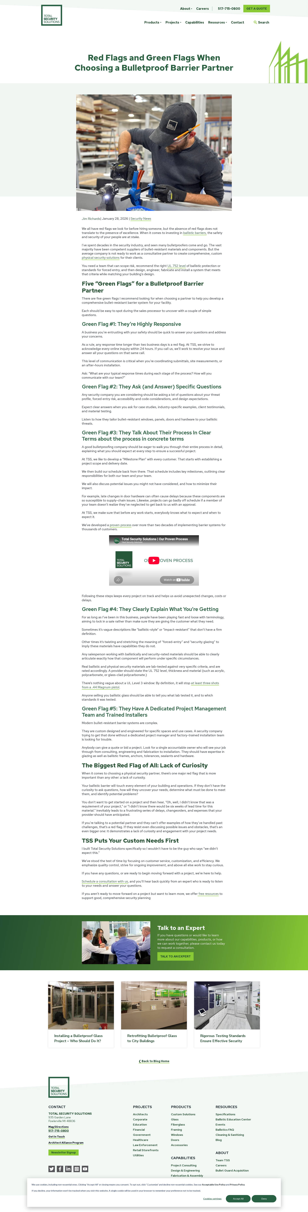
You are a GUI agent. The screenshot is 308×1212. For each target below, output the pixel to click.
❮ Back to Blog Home (154, 1061)
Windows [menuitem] (177, 1135)
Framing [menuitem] (176, 1129)
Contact (237, 22)
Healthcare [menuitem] (140, 1140)
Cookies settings (212, 1198)
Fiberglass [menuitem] (178, 1124)
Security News (141, 218)
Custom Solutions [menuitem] (183, 1114)
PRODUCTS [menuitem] (181, 1107)
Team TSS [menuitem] (223, 1160)
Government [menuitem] (142, 1135)
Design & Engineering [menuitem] (185, 1170)
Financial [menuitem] (139, 1129)
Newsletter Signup (63, 1152)
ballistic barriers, (195, 233)
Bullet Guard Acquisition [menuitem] (232, 1170)
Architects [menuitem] (140, 1114)
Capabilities (194, 22)
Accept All (238, 1198)
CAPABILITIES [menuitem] (183, 1158)
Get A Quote (256, 8)
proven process (120, 525)
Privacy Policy (237, 1184)
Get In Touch (56, 1136)
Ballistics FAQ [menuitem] (225, 1129)
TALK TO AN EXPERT (175, 956)
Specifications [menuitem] (225, 1114)
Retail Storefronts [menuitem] (145, 1150)
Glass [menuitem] (175, 1119)
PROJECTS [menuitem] (142, 1107)
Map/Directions (58, 1127)
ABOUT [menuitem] (222, 1153)
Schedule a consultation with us (105, 881)
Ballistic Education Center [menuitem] (233, 1119)
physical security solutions (101, 258)
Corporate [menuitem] (140, 1119)
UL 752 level (176, 266)
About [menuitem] (185, 9)
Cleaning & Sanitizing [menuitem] (230, 1135)
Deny (264, 1198)
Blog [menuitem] (219, 1140)
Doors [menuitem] (175, 1140)
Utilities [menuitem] (138, 1155)
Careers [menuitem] (202, 9)
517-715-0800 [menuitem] (229, 9)
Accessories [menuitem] (179, 1145)
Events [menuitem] (220, 1124)
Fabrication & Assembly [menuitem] (187, 1175)
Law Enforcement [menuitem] (145, 1145)
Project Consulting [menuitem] (184, 1165)
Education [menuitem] (140, 1124)
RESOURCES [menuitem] (226, 1107)
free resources (208, 894)
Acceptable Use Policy (213, 1184)
